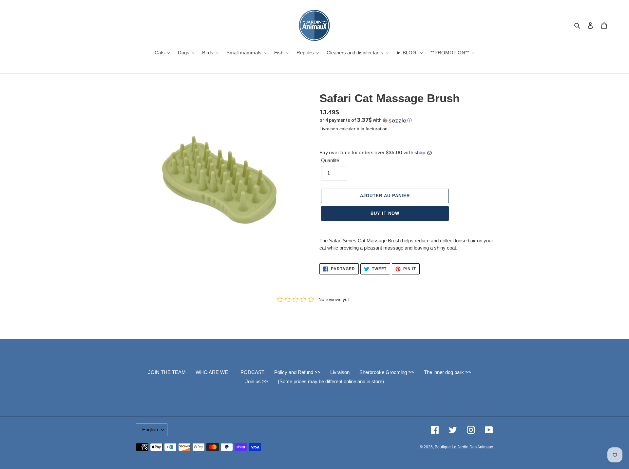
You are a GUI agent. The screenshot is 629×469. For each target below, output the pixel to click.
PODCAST (252, 372)
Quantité (330, 160)
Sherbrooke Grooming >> (386, 372)
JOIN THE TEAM (167, 372)
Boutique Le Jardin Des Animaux (464, 447)
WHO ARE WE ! (213, 372)
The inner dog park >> (447, 372)
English (150, 429)
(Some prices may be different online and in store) (331, 381)
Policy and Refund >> (297, 372)
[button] (365, 120)
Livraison (328, 128)
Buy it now (385, 213)
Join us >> (256, 381)
